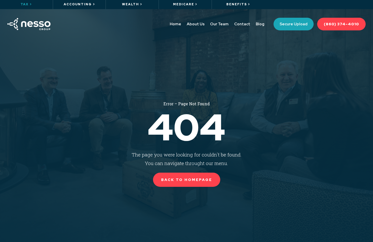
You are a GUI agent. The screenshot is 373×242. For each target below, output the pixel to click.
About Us (196, 24)
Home (175, 24)
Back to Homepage (186, 179)
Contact (242, 24)
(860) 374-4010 (341, 24)
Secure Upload (294, 24)
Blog (260, 24)
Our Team (219, 24)
